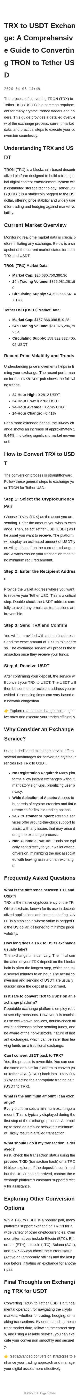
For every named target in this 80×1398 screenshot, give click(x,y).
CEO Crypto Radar (45, 1393)
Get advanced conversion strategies (39, 1356)
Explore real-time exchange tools (36, 711)
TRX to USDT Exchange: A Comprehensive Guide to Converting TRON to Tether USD (39, 50)
